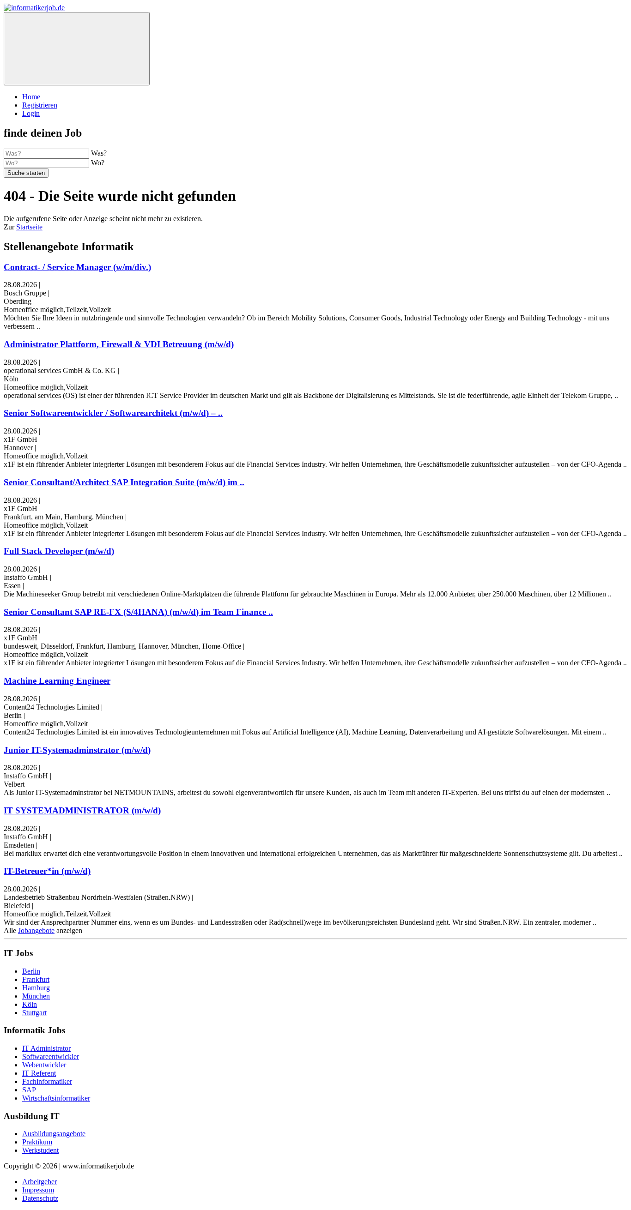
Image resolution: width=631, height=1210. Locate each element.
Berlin (31, 971)
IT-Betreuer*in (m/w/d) (47, 871)
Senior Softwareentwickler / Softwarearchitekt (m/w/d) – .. (113, 413)
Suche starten (26, 172)
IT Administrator (46, 1048)
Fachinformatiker (47, 1081)
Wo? (97, 163)
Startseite (29, 227)
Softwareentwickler (50, 1056)
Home (31, 97)
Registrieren (39, 105)
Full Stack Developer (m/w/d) (59, 551)
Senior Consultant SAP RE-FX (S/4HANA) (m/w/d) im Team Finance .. (138, 612)
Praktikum (37, 1142)
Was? (99, 153)
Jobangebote (36, 930)
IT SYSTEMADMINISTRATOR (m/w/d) (82, 810)
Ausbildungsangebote (53, 1134)
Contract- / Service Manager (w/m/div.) (77, 267)
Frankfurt (35, 979)
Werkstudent (40, 1150)
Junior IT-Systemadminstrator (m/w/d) (77, 750)
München (36, 996)
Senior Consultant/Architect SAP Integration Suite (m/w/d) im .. (124, 482)
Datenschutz (40, 1198)
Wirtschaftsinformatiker (56, 1098)
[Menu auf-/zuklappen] (77, 48)
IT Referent (39, 1073)
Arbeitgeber (39, 1182)
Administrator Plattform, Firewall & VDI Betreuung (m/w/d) (119, 344)
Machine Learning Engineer (57, 681)
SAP (29, 1090)
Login (31, 113)
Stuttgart (34, 1013)
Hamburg (36, 988)
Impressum (38, 1190)
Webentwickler (44, 1065)
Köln (29, 1004)
